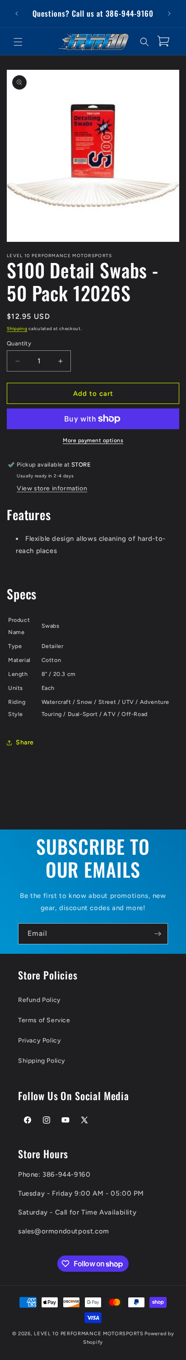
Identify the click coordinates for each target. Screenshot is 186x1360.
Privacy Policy (39, 1040)
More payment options (93, 440)
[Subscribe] (157, 933)
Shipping (17, 328)
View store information (52, 488)
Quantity (19, 343)
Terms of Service (44, 1020)
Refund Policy (39, 1000)
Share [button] (25, 742)
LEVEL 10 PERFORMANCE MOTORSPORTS (88, 1334)
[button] (18, 42)
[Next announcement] (169, 13)
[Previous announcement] (17, 13)
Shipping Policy (41, 1061)
